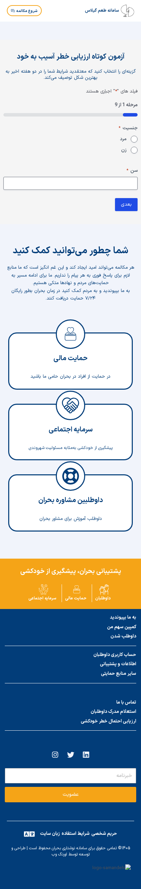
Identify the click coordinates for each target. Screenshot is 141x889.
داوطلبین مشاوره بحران (70, 508)
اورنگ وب (59, 854)
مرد (123, 139)
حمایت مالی (70, 366)
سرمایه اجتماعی (71, 438)
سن (132, 170)
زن (124, 150)
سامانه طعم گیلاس (102, 11)
